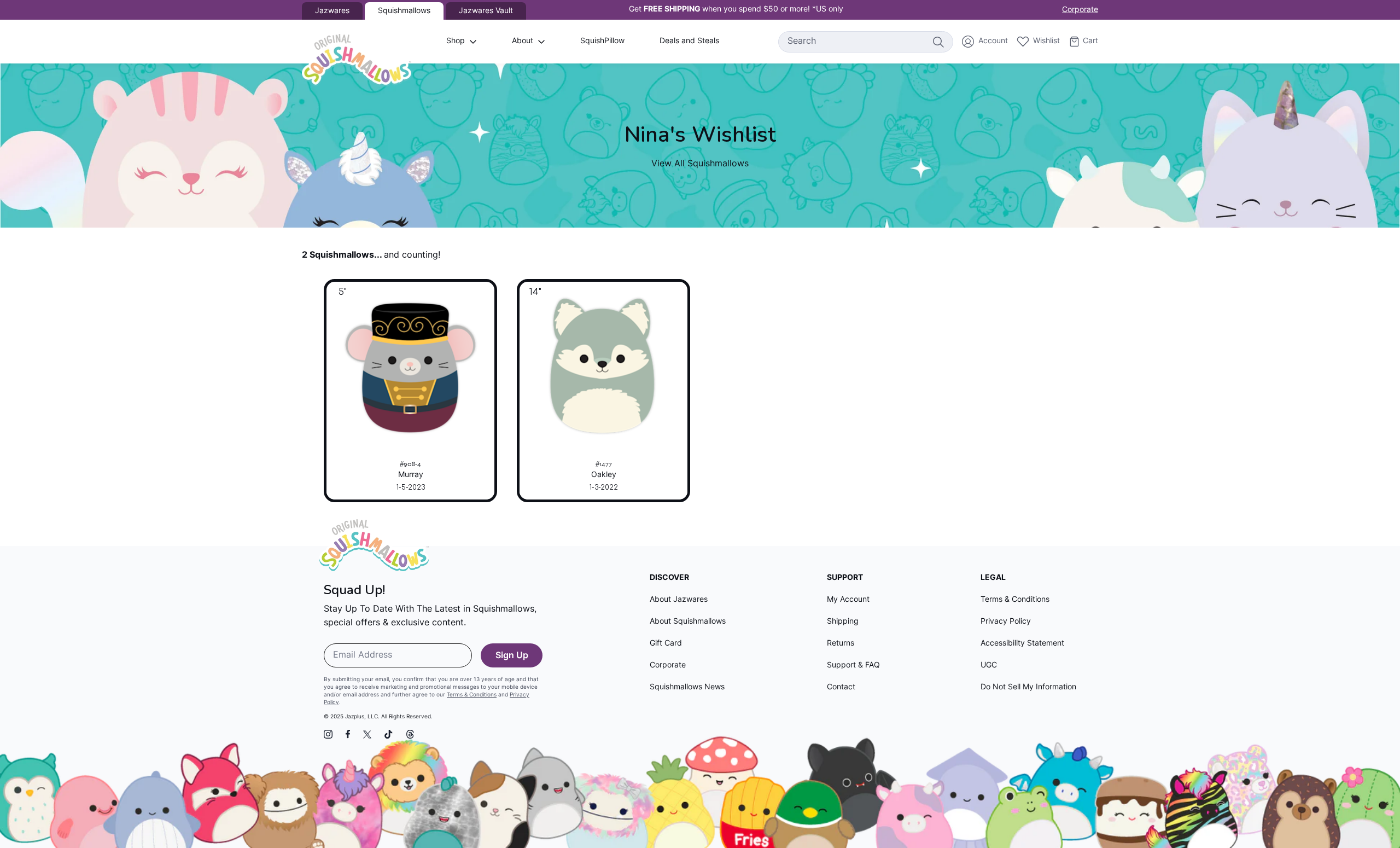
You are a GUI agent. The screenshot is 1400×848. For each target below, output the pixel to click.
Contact (841, 687)
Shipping (843, 622)
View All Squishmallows (700, 164)
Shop (455, 41)
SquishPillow (602, 41)
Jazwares (332, 11)
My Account (848, 600)
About (522, 41)
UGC (989, 665)
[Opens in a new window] (328, 734)
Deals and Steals (689, 41)
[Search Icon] (937, 41)
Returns (840, 644)
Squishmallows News (687, 687)
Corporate (1080, 10)
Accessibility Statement (1022, 644)
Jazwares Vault (486, 11)
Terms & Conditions (472, 695)
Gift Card (666, 644)
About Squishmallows (688, 622)
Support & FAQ (853, 665)
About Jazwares (679, 600)
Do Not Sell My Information (1028, 687)
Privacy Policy (1006, 622)
